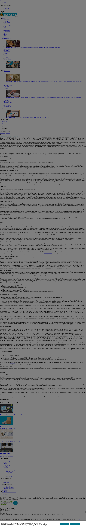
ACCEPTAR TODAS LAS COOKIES (75, 523)
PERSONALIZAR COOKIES (55, 523)
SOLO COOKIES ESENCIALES (64, 523)
